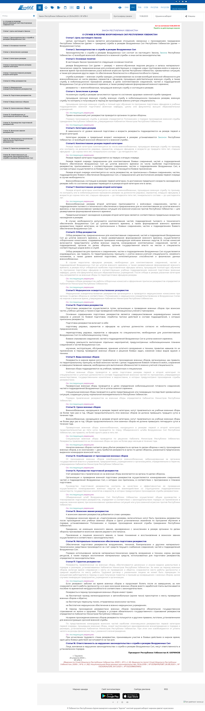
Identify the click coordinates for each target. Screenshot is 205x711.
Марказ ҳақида (80, 689)
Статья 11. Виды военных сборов (16, 102)
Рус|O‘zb (165, 7)
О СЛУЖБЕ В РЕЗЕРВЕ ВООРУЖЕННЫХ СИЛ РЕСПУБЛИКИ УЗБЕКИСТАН (17, 23)
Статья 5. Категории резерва (14, 58)
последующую (76, 113)
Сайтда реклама (142, 689)
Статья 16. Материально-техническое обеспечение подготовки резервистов (18, 140)
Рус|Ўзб (154, 7)
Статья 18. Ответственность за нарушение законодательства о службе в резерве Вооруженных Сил (18, 156)
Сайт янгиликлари (111, 689)
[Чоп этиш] (91, 7)
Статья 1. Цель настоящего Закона (16, 31)
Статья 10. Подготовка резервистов (17, 95)
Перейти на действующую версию (167, 28)
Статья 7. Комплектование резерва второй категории (17, 73)
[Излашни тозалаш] (34, 16)
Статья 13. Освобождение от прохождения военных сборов (15, 115)
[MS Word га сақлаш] (78, 7)
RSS (166, 689)
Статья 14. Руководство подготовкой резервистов (17, 123)
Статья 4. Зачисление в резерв (15, 52)
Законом (163, 137)
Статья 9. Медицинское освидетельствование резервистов (17, 88)
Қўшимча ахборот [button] (163, 16)
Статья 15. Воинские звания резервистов (14, 131)
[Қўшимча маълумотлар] (84, 7)
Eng (127, 7)
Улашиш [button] (191, 16)
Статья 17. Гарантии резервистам (16, 148)
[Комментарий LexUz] (59, 7)
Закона (164, 53)
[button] (18, 23)
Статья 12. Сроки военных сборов (16, 108)
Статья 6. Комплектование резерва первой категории (17, 65)
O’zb (146, 7)
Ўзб (139, 7)
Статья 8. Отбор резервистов (14, 81)
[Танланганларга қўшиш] (46, 7)
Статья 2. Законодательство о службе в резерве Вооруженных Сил (18, 38)
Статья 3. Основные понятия (14, 46)
